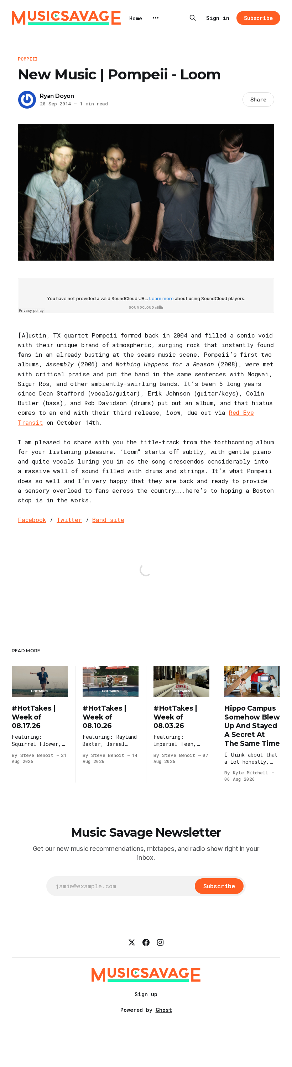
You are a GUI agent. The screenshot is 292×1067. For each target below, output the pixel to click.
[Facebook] (146, 942)
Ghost (164, 1009)
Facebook (32, 520)
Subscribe (258, 17)
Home (135, 18)
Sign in (217, 17)
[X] (131, 942)
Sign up (146, 994)
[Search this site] (192, 17)
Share (258, 99)
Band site (108, 520)
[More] (155, 17)
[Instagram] (160, 942)
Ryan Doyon (57, 96)
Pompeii (27, 59)
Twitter (69, 520)
